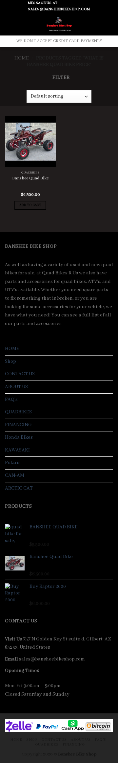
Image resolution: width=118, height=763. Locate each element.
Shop (10, 361)
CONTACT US (20, 374)
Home (21, 58)
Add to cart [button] (30, 205)
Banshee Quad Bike (30, 178)
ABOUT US (16, 387)
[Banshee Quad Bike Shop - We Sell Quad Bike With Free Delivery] (59, 23)
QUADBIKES (18, 412)
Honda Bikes (19, 437)
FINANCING (18, 425)
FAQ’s (11, 400)
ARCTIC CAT (19, 488)
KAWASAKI (17, 450)
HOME (12, 349)
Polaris (13, 463)
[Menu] (9, 24)
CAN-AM (14, 475)
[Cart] (107, 24)
